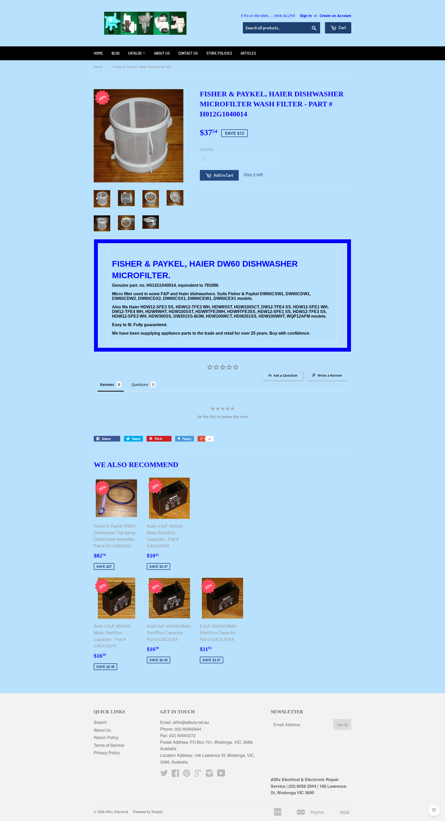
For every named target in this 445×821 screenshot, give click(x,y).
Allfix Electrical (117, 811)
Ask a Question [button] (285, 375)
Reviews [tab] (107, 384)
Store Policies (219, 53)
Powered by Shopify (148, 811)
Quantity (206, 149)
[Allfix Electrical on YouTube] (221, 774)
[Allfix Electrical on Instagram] (209, 774)
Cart (342, 27)
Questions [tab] (139, 384)
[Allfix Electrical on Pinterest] (187, 774)
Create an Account (335, 15)
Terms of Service (109, 745)
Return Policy (106, 737)
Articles (248, 53)
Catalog (135, 53)
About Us (102, 730)
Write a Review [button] (330, 375)
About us (162, 53)
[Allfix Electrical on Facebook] (175, 774)
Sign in (306, 15)
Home (98, 53)
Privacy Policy (107, 753)
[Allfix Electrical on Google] (198, 774)
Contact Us (188, 53)
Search (100, 722)
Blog (115, 53)
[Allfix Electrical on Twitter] (164, 774)
